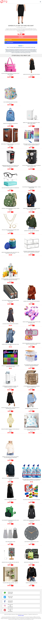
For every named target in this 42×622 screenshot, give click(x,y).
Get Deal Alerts (10, 42)
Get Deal (21, 36)
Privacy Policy (21, 615)
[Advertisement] (31, 92)
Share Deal (8, 40)
